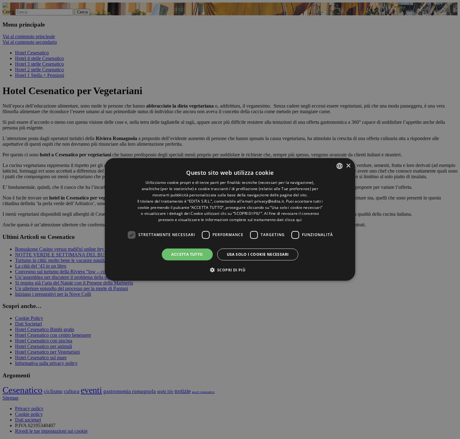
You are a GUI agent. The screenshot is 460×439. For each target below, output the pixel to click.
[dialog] (230, 219)
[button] (230, 270)
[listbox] (339, 166)
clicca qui (293, 219)
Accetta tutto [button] (187, 254)
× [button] (348, 165)
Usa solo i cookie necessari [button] (258, 254)
